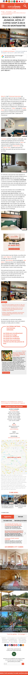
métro (22, 142)
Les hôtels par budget (10, 335)
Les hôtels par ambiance (11, 337)
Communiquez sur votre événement (16, 638)
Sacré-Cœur (7, 147)
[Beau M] (14, 37)
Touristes (3, 139)
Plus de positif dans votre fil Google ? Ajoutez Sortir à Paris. (14, 56)
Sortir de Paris (22, 642)
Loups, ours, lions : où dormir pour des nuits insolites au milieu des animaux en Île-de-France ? (14, 609)
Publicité (4, 638)
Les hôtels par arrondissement (13, 333)
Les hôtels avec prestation (11, 340)
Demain (20, 517)
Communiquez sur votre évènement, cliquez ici (13, 403)
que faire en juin (5, 483)
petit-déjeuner (8, 257)
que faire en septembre (10, 489)
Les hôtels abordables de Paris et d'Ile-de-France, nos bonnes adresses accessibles (13, 305)
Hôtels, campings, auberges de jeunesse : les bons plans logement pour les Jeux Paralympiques (13, 314)
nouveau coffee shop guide (17, 486)
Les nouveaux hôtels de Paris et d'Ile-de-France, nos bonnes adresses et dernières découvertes (14, 567)
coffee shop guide (21, 482)
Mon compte (14, 642)
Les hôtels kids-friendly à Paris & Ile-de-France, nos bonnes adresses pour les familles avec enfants (12, 309)
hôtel (13, 108)
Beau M (14, 49)
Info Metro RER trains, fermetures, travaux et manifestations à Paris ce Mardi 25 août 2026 (7, 506)
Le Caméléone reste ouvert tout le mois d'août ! (20, 506)
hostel (12, 482)
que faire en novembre (11, 476)
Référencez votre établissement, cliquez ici (12, 401)
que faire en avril (22, 476)
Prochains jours (14, 410)
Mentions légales (13, 640)
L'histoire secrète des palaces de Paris (13, 342)
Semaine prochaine (20, 520)
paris (15, 482)
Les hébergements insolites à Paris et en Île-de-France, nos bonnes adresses (14, 587)
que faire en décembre (11, 478)
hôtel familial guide (17, 485)
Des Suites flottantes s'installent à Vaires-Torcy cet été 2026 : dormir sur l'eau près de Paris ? (14, 532)
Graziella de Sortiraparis (9, 51)
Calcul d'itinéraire (14, 429)
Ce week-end (7, 520)
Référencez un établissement (9, 639)
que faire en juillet (11, 475)
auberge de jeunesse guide (14, 481)
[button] (2, 38)
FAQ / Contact (22, 639)
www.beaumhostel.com (14, 437)
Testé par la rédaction (6, 479)
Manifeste (4, 640)
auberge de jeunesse (15, 96)
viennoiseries (9, 260)
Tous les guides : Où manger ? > (17, 634)
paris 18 (3, 478)
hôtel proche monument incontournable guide (11, 484)
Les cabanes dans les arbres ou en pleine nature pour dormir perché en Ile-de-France (14, 629)
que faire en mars (17, 479)
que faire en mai (21, 478)
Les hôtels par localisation (11, 338)
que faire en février (14, 488)
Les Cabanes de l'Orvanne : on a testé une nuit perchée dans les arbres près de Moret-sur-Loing (13, 525)
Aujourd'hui (7, 517)
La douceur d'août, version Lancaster (12, 539)
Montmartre (16, 146)
